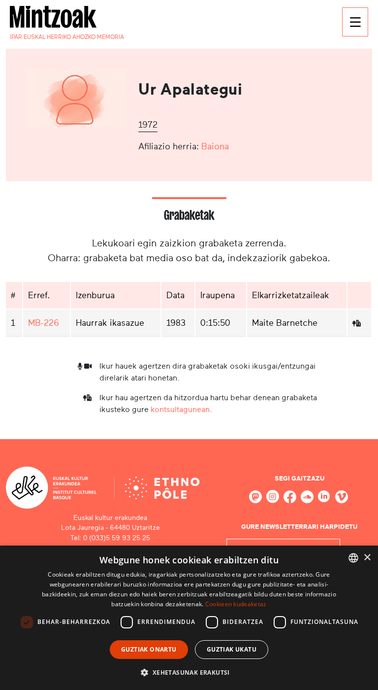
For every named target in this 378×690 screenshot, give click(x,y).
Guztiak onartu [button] (149, 649)
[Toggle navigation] (355, 21)
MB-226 (43, 323)
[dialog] (189, 618)
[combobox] (353, 558)
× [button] (367, 557)
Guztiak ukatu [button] (231, 649)
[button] (188, 672)
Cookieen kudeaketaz (236, 604)
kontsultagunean (180, 409)
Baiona (215, 146)
